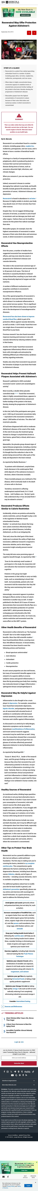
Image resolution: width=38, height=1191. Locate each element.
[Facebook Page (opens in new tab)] (4, 1072)
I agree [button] (28, 1185)
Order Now (24, 1170)
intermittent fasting (23, 1001)
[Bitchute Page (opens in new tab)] (16, 1075)
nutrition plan (19, 936)
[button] (29, 33)
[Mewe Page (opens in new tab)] (27, 1072)
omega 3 (16, 989)
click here (30, 1120)
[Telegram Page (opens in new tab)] (15, 1072)
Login (16, 1042)
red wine (32, 198)
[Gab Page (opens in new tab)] (18, 1072)
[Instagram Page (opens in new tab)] (7, 1072)
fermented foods (18, 979)
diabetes (11, 874)
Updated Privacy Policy (24, 1135)
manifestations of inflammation (23, 729)
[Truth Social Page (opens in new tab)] (22, 1072)
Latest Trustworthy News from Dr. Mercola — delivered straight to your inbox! (19, 1053)
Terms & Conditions (13, 1135)
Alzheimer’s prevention (11, 889)
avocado (20, 929)
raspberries (30, 146)
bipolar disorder (8, 708)
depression (13, 703)
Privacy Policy (11, 1186)
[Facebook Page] (8, 1176)
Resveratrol (7, 198)
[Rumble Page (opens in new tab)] (20, 1075)
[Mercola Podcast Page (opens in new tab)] (23, 1075)
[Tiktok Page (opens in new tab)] (33, 1072)
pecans (16, 923)
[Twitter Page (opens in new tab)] (11, 1072)
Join (22, 1042)
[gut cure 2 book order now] (19, 17)
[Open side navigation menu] (3, 2)
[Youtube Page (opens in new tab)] (12, 1075)
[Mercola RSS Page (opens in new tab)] (26, 1075)
